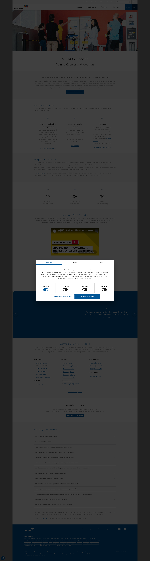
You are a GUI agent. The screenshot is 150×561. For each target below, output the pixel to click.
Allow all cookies (87, 297)
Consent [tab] (49, 262)
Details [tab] (75, 262)
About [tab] (101, 262)
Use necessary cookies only (62, 297)
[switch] (65, 289)
